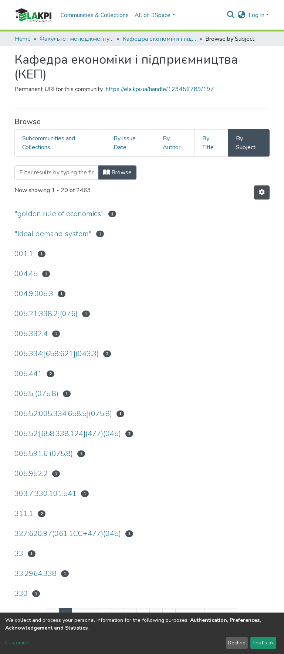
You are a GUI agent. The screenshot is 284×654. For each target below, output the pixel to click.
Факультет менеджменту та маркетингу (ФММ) (77, 39)
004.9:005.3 (33, 294)
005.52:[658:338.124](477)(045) (67, 434)
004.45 (26, 274)
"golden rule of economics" (59, 214)
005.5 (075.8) (36, 394)
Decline (237, 642)
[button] (241, 15)
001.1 (23, 254)
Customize (17, 642)
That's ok (263, 642)
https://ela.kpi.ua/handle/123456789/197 (160, 89)
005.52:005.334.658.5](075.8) (63, 414)
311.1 (23, 514)
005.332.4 (31, 334)
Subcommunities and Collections (48, 142)
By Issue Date (125, 142)
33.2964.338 (35, 573)
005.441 (28, 374)
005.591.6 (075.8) (43, 454)
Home (23, 39)
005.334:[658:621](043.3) (56, 354)
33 (18, 554)
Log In (256, 15)
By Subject (246, 142)
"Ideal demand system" (53, 234)
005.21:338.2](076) (46, 314)
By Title (208, 142)
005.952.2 (31, 474)
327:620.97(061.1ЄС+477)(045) (67, 534)
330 (21, 593)
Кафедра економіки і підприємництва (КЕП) (159, 39)
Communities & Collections (95, 15)
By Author (171, 142)
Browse (121, 172)
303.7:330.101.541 (45, 494)
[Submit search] (231, 15)
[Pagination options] (262, 192)
